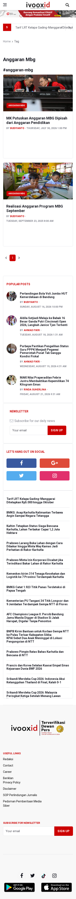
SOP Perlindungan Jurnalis (20, 795)
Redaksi (8, 759)
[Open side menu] (5, 5)
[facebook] (21, 463)
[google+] (43, 875)
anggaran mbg (17, 105)
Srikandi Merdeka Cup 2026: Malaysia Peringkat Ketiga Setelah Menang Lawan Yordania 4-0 (33, 696)
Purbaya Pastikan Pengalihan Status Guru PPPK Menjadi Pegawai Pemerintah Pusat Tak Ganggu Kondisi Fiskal (44, 351)
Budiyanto (17, 128)
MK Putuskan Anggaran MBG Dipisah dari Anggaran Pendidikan (36, 120)
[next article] (62, 27)
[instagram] (55, 475)
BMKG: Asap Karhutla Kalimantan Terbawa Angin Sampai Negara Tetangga (34, 514)
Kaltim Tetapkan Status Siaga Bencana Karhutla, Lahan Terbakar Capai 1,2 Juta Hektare (33, 529)
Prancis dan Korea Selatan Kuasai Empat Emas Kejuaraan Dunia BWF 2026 (37, 667)
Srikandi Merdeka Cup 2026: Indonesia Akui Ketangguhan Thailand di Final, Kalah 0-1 (35, 680)
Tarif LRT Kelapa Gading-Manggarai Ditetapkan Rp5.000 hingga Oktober (30, 500)
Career (7, 771)
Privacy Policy (11, 782)
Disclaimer (9, 788)
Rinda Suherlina (35, 389)
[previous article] (69, 27)
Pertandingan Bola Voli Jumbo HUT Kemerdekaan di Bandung (43, 295)
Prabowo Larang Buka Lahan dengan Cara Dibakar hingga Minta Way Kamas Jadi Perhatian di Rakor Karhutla (34, 546)
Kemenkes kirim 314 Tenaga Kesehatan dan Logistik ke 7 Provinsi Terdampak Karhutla (35, 575)
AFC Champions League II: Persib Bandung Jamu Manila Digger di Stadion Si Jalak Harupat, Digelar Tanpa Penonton (35, 618)
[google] (55, 463)
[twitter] (21, 475)
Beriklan (8, 778)
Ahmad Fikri (32, 330)
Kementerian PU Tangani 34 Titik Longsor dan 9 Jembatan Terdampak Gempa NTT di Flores (37, 602)
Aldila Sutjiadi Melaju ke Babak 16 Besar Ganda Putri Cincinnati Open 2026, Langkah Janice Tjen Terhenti (43, 321)
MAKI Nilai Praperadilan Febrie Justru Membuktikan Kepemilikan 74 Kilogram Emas (44, 381)
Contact (8, 765)
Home (7, 41)
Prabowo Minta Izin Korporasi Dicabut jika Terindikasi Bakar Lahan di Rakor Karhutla (34, 561)
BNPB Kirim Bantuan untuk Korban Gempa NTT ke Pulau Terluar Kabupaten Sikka (37, 633)
